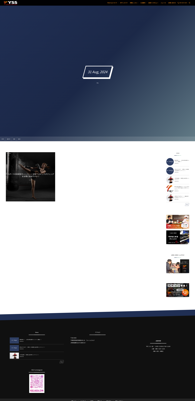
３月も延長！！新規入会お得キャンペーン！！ (182, 179)
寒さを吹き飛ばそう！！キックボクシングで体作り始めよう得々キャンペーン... (182, 188)
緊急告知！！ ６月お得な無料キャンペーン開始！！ (182, 161)
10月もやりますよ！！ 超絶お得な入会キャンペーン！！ (181, 197)
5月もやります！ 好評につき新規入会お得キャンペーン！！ (182, 170)
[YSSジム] (10, 3)
